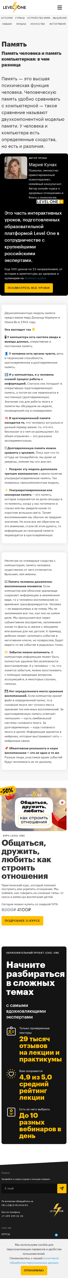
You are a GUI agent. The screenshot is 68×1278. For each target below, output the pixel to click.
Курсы (6, 1234)
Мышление (60, 18)
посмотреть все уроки (29, 287)
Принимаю (34, 1270)
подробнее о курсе (22, 920)
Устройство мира (38, 18)
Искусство (38, 24)
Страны (20, 18)
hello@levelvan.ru (15, 1205)
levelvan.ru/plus (35, 278)
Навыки (7, 24)
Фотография (57, 24)
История (7, 18)
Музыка (21, 24)
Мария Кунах (43, 164)
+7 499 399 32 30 (12, 1216)
